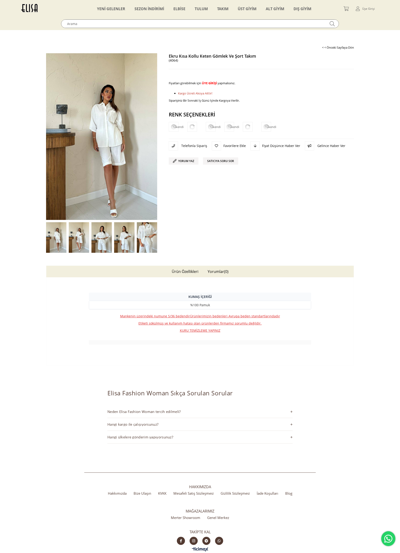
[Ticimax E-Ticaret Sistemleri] (200, 549)
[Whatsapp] (219, 541)
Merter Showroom (185, 517)
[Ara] (332, 24)
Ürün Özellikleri (185, 271)
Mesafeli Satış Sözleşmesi (193, 493)
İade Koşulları (267, 493)
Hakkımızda (117, 493)
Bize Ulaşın (142, 493)
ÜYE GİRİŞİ (209, 83)
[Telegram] (206, 541)
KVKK (162, 493)
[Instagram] (194, 541)
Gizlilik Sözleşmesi (235, 493)
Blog (288, 493)
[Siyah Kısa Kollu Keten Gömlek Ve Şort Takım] (252, 127)
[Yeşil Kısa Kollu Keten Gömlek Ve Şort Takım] (196, 127)
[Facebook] (181, 541)
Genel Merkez (218, 517)
